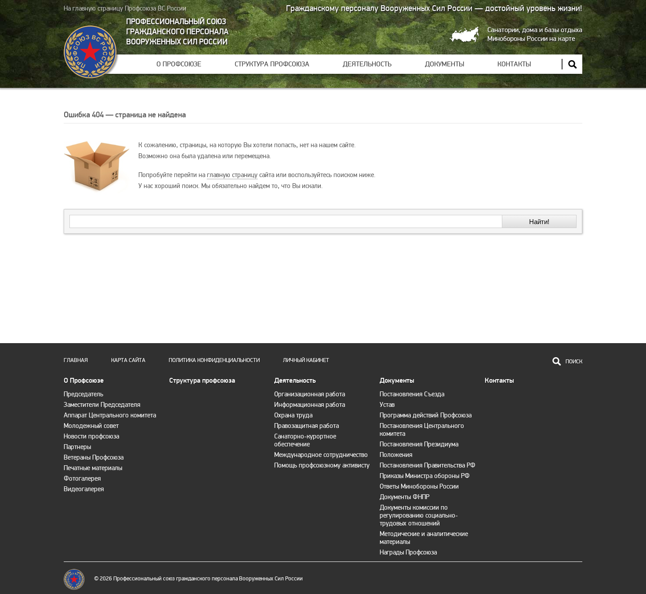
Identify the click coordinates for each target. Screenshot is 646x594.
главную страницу (232, 175)
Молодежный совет (91, 426)
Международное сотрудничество (321, 455)
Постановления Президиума (419, 444)
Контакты (514, 64)
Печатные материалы (93, 468)
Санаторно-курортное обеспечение (305, 440)
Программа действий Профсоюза (426, 415)
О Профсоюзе (178, 64)
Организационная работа (309, 394)
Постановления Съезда (412, 394)
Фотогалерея (82, 478)
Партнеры (77, 447)
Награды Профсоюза (408, 552)
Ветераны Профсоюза (93, 457)
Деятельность (367, 64)
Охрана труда (293, 415)
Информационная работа (309, 405)
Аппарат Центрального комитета (110, 415)
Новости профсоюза (91, 436)
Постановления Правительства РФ (427, 465)
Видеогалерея (84, 489)
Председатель (83, 394)
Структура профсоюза (272, 64)
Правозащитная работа (306, 426)
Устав (387, 405)
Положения (396, 455)
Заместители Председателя (102, 405)
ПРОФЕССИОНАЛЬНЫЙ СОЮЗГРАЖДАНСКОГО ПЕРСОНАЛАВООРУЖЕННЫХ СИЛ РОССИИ (177, 32)
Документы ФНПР (404, 497)
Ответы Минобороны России (419, 486)
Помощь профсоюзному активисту (322, 465)
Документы (444, 64)
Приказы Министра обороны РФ (425, 476)
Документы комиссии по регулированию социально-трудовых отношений (419, 515)
